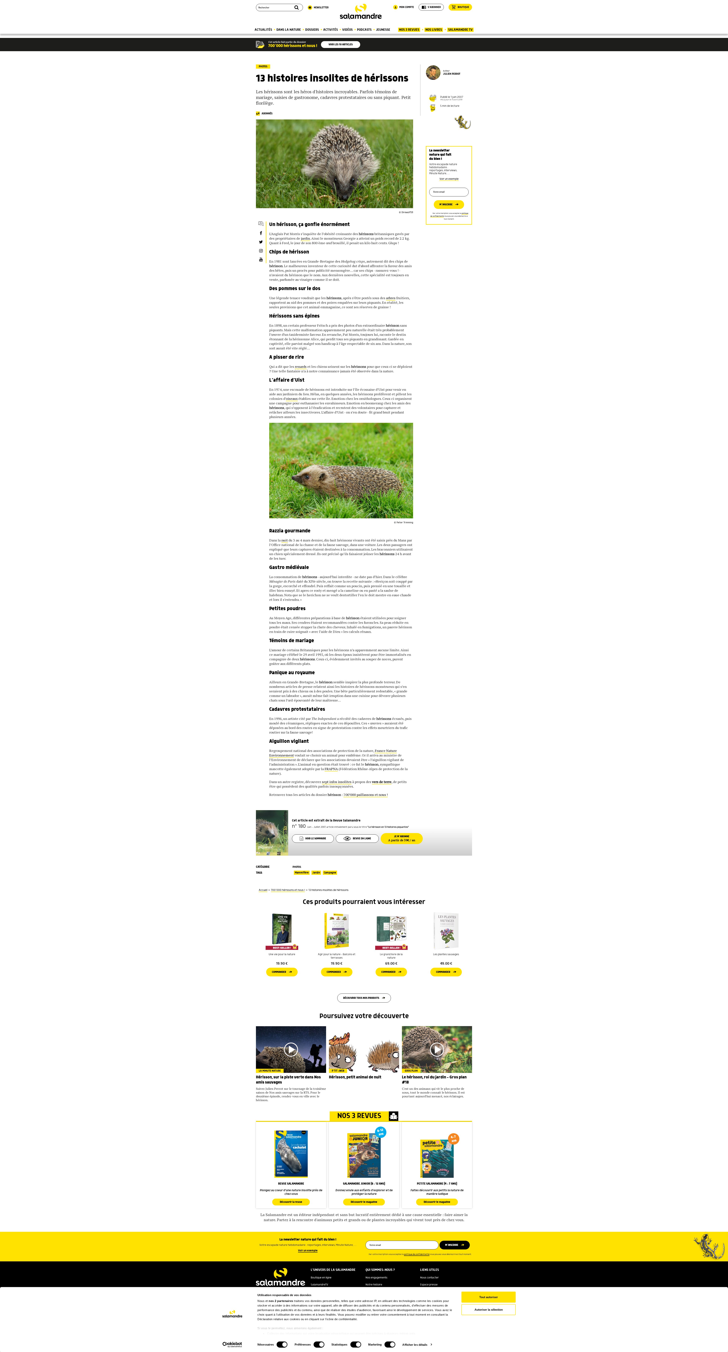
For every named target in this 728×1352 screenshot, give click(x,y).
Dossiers (312, 30)
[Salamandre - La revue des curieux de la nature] (361, 11)
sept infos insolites (336, 781)
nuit (284, 540)
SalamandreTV (319, 1284)
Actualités (263, 30)
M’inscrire (446, 204)
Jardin (316, 872)
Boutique (460, 7)
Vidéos (347, 30)
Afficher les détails (414, 1344)
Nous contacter (429, 1277)
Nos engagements (376, 1277)
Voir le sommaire (315, 838)
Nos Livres (433, 30)
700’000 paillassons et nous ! (366, 794)
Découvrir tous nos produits (361, 998)
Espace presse (429, 1284)
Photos (263, 66)
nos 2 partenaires (281, 1301)
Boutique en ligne (321, 1277)
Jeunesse (383, 30)
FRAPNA (331, 769)
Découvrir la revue (291, 1202)
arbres (390, 298)
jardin (305, 238)
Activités (330, 30)
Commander (279, 972)
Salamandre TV (460, 30)
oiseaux (292, 398)
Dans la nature (288, 30)
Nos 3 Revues (409, 30)
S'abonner (431, 7)
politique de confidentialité (416, 1254)
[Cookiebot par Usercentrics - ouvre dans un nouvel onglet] (232, 1344)
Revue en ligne (362, 838)
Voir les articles (341, 44)
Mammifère (302, 872)
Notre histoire (374, 1284)
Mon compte (404, 7)
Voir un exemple (449, 178)
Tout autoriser (488, 1297)
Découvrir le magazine (364, 1202)
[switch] (319, 1344)
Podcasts (364, 30)
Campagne (330, 872)
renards (301, 366)
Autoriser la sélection (489, 1309)
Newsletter (318, 7)
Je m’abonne (401, 838)
